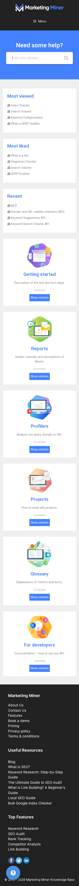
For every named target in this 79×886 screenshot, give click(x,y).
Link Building (18, 849)
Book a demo (19, 721)
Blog (11, 762)
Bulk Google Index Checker (30, 803)
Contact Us (17, 710)
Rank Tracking (19, 839)
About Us (15, 705)
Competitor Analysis (24, 844)
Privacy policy (19, 731)
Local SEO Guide (21, 798)
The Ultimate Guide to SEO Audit (35, 782)
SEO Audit (16, 834)
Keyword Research (23, 829)
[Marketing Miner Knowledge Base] (40, 7)
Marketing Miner (38, 880)
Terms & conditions (23, 736)
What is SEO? (19, 767)
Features (15, 715)
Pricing (13, 726)
